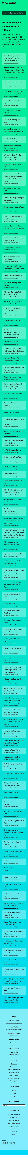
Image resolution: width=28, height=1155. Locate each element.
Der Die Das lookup (14, 1123)
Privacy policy (14, 1081)
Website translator (14, 1115)
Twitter (14, 1093)
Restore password (14, 1075)
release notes (14, 1023)
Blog (14, 1096)
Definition (14, 1132)
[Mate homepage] (9, 3)
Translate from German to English (11, 63)
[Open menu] (25, 2)
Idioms (14, 1134)
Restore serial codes (14, 1078)
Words (14, 1129)
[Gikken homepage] (8, 1142)
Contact (14, 1090)
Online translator (14, 1117)
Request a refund (14, 1072)
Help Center (8, 1023)
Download (20, 1023)
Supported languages (14, 1070)
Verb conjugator (14, 1120)
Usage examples (14, 1126)
